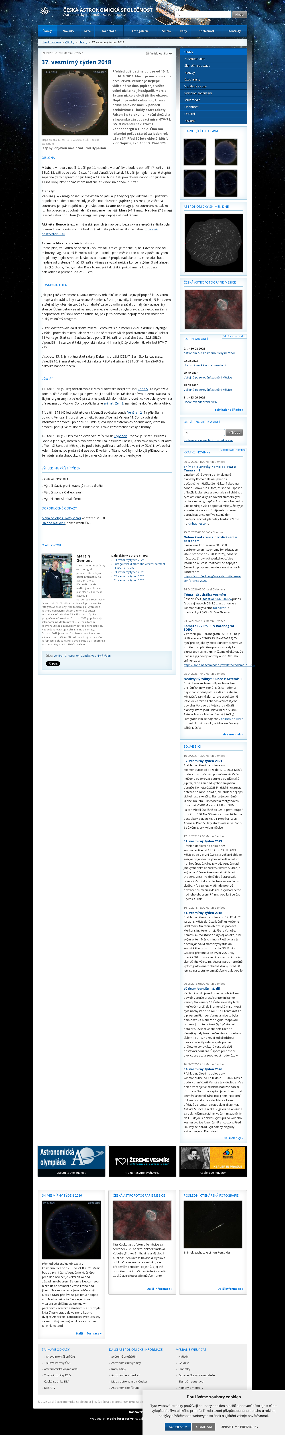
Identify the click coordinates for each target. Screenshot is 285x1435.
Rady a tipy (118, 1369)
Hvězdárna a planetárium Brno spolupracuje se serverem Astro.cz (138, 1402)
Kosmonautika (194, 58)
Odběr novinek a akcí (202, 422)
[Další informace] (71, 1230)
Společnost (206, 31)
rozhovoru (220, 608)
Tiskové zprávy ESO (57, 1375)
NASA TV (49, 1388)
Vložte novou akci (235, 336)
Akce (87, 31)
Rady (183, 31)
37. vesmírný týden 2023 (203, 761)
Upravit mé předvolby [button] (239, 1427)
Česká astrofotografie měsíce (210, 282)
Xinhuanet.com (198, 523)
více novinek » (232, 734)
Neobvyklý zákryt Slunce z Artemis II (213, 679)
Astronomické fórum (125, 1388)
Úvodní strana (51, 42)
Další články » (233, 1138)
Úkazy (83, 42)
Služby (166, 31)
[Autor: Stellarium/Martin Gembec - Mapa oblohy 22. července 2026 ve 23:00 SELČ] (197, 152)
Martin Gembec (73, 53)
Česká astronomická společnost (69, 1402)
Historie (189, 121)
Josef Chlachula (215, 589)
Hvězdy (189, 72)
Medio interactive (120, 1419)
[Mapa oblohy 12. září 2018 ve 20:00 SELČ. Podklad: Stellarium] (75, 134)
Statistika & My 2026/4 (217, 599)
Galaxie (184, 1363)
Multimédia (192, 100)
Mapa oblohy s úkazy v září (61, 518)
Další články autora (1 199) (129, 555)
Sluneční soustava (197, 65)
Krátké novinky (197, 452)
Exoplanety (192, 79)
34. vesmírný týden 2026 (129, 560)
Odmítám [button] (204, 1427)
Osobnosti (191, 107)
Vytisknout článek (161, 53)
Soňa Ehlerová (215, 532)
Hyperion (120, 436)
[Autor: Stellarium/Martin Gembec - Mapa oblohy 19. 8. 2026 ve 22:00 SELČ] (228, 183)
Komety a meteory (191, 1388)
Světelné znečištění (198, 93)
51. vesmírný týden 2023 (203, 841)
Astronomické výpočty (126, 1363)
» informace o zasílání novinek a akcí (208, 440)
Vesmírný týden (101, 656)
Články (47, 31)
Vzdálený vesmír (196, 86)
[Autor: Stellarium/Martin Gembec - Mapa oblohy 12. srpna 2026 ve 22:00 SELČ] (197, 183)
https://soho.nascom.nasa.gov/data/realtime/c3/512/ (219, 665)
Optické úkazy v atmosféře (197, 1375)
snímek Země (113, 403)
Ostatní (189, 114)
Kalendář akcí (196, 339)
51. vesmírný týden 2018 (203, 913)
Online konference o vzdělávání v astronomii (210, 539)
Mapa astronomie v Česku (129, 1381)
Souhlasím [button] (178, 1427)
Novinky (68, 31)
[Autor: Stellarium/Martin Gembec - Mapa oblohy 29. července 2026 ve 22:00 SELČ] (228, 152)
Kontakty (234, 31)
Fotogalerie (140, 31)
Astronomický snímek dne (206, 206)
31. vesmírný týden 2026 (129, 580)
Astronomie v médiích (125, 1375)
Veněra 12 (134, 412)
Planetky (184, 1369)
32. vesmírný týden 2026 (129, 576)
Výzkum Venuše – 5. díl (202, 988)
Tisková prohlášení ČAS (60, 1356)
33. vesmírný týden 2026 (129, 572)
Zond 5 (143, 389)
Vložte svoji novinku (233, 450)
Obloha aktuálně (53, 523)
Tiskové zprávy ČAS (57, 1363)
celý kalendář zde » (229, 410)
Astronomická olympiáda (60, 1369)
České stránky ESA (56, 1381)
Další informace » (89, 1333)
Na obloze (109, 31)
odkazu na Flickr (232, 719)
